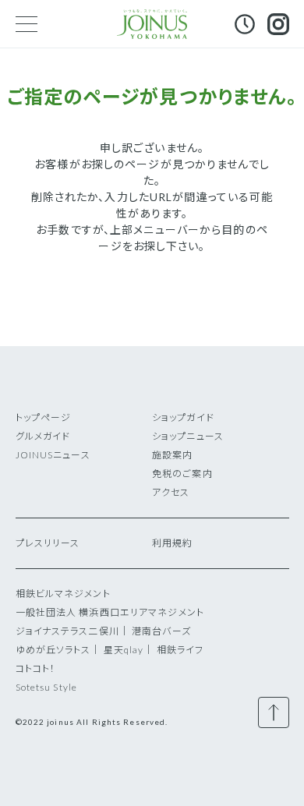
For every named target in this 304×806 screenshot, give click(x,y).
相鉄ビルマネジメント (63, 593)
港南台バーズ (161, 631)
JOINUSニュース (53, 455)
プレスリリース (48, 543)
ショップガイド (183, 417)
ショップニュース (188, 436)
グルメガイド (43, 436)
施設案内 (172, 455)
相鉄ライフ (180, 650)
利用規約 (172, 543)
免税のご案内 (182, 473)
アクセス (170, 492)
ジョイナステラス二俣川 (67, 631)
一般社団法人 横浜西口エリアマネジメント (110, 612)
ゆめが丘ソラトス (53, 650)
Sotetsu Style (47, 687)
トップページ (44, 417)
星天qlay (124, 650)
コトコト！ (36, 668)
